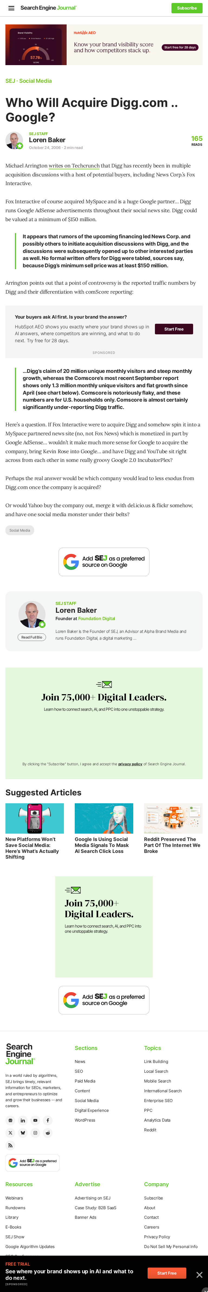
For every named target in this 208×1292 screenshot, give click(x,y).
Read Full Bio (31, 637)
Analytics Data (157, 1120)
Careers (151, 1227)
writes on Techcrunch (74, 165)
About (149, 1207)
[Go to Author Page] (14, 140)
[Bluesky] (23, 1133)
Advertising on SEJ (92, 1198)
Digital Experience (92, 1110)
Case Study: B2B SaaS (95, 1207)
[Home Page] (49, 8)
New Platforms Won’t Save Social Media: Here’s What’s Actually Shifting (32, 848)
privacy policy (130, 764)
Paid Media (85, 1081)
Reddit (150, 1129)
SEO (79, 1071)
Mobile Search (157, 1081)
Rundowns (15, 1207)
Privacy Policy (157, 1236)
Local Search (156, 1071)
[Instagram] (35, 1133)
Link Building (156, 1061)
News (80, 1061)
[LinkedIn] (23, 1120)
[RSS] (10, 1145)
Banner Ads (85, 1217)
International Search (163, 1090)
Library (11, 1217)
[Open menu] (11, 8)
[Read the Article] (34, 818)
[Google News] (10, 1120)
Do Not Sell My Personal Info (170, 1246)
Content (82, 1090)
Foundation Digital (96, 618)
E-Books (13, 1227)
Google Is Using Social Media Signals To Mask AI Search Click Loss (102, 845)
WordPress (85, 1120)
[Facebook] (48, 1120)
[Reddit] (48, 1133)
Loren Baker (47, 140)
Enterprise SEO (158, 1100)
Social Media (19, 530)
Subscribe (153, 1198)
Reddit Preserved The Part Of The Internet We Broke (172, 845)
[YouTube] (35, 1120)
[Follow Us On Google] (104, 561)
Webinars (14, 1198)
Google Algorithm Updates (30, 1246)
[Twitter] (10, 1133)
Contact (151, 1217)
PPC (148, 1110)
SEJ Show (14, 1236)
